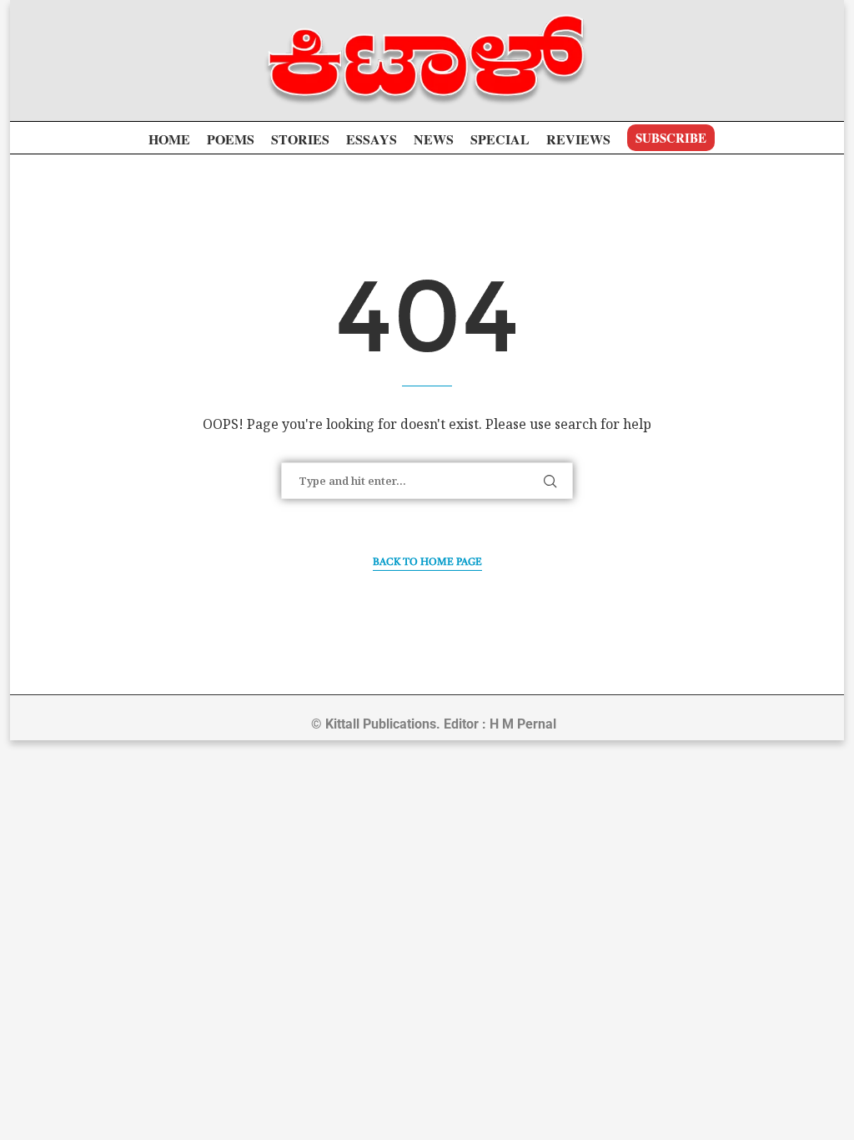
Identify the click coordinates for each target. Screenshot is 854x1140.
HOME (169, 139)
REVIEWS (578, 139)
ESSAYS (371, 139)
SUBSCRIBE (670, 138)
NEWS (434, 139)
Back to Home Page (427, 562)
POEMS (230, 139)
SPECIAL (500, 139)
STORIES (300, 139)
